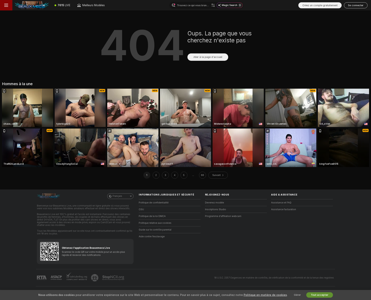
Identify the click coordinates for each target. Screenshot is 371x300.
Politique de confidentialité (153, 202)
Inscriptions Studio (215, 209)
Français (117, 196)
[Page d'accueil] (31, 5)
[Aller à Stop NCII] (113, 277)
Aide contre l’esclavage (152, 236)
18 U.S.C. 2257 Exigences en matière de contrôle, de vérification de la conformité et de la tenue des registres (274, 277)
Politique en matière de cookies (265, 295)
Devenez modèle (214, 202)
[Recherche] (213, 5)
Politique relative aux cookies (155, 223)
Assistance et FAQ (281, 202)
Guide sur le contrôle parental (155, 229)
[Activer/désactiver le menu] (6, 5)
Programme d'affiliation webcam (223, 216)
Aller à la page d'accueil (207, 57)
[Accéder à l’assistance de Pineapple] (95, 277)
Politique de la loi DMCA (152, 216)
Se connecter (355, 5)
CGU (141, 209)
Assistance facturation (283, 209)
